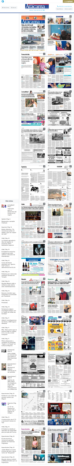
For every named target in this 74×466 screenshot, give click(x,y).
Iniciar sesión (68, 9)
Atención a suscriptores (65, 6)
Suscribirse (60, 9)
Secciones (6, 7)
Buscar (14, 7)
